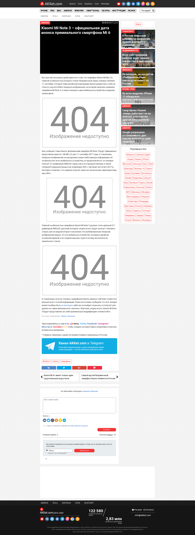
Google (130, 159)
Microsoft (127, 164)
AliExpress (130, 154)
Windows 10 (139, 168)
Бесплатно (146, 173)
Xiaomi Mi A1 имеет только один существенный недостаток (58, 377)
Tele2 (151, 164)
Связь (128, 210)
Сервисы (136, 210)
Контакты (149, 510)
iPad (52, 10)
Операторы (133, 201)
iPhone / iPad (128, 89)
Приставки (129, 206)
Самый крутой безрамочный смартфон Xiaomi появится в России (98, 377)
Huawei (138, 159)
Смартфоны (92, 10)
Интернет (134, 182)
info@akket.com (143, 515)
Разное (131, 10)
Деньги (148, 178)
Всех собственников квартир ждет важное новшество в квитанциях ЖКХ (137, 59)
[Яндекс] (60, 420)
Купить (149, 187)
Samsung (137, 164)
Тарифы (140, 215)
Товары (148, 215)
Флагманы (146, 220)
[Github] (52, 420)
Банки (127, 173)
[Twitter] (48, 420)
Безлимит (136, 173)
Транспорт (127, 31)
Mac (59, 10)
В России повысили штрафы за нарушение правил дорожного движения (136, 40)
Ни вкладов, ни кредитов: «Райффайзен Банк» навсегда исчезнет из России (138, 79)
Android (72, 4)
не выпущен (67, 305)
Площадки (143, 201)
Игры (126, 182)
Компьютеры (129, 187)
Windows (79, 10)
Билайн (128, 178)
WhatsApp (105, 4)
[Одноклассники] (56, 420)
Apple (147, 154)
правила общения (90, 391)
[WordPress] (64, 420)
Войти (138, 24)
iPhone (44, 10)
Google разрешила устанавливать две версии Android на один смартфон (136, 137)
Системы (146, 210)
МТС (128, 192)
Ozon (97, 4)
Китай (149, 182)
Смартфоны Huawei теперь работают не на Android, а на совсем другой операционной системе (136, 116)
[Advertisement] (97, 482)
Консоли (140, 187)
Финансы (127, 70)
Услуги (128, 220)
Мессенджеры (133, 196)
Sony (145, 164)
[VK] (44, 420)
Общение (145, 196)
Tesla (80, 4)
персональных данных (79, 426)
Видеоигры (138, 178)
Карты (142, 182)
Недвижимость (130, 50)
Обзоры (106, 10)
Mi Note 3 (47, 361)
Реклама (138, 510)
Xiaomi (56, 361)
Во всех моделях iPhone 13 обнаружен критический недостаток (137, 96)
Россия (138, 206)
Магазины (136, 192)
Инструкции (118, 10)
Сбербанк (88, 4)
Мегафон (146, 192)
